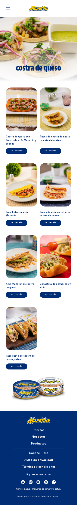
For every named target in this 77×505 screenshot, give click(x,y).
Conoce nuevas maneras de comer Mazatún (38, 489)
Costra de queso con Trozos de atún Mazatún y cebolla (21, 140)
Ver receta (16, 150)
